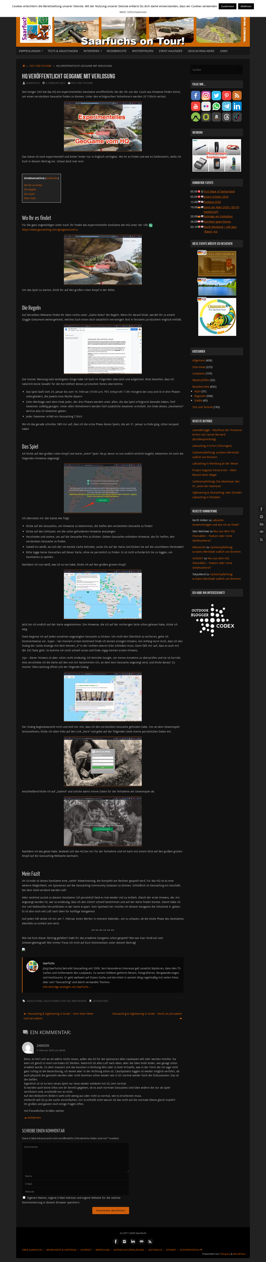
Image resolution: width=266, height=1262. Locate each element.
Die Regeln (30, 189)
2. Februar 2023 (55, 83)
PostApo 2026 (212, 202)
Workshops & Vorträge (61, 1249)
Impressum (102, 1249)
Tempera (225, 1254)
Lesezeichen (100, 1001)
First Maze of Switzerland (219, 191)
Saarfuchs (33, 83)
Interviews (198, 367)
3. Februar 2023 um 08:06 (51, 1050)
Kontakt (86, 1249)
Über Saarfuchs (32, 1249)
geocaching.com (55, 1001)
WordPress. (239, 1254)
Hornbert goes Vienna (217, 221)
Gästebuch (155, 1249)
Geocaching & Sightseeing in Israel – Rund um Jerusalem (147, 1013)
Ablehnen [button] (246, 6)
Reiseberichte (200, 386)
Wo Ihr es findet (33, 185)
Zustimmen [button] (227, 6)
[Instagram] (261, 516)
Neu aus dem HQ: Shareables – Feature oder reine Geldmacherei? (213, 535)
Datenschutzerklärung (128, 1249)
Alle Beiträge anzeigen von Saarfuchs (67, 987)
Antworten (34, 1117)
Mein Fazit (29, 198)
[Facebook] (261, 509)
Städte (198, 400)
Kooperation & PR (191, 1249)
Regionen (200, 396)
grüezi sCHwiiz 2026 (216, 196)
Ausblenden (52, 178)
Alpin (197, 391)
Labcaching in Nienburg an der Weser (215, 463)
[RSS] (261, 539)
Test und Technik (40, 66)
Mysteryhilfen (201, 380)
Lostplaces (198, 373)
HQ (68, 1001)
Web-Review (79, 1001)
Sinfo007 (197, 558)
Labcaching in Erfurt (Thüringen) (212, 446)
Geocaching (34, 1001)
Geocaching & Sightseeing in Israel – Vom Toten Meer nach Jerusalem (59, 1016)
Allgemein (198, 360)
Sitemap (171, 1249)
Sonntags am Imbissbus (218, 216)
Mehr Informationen (133, 12)
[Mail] (261, 532)
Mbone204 (199, 547)
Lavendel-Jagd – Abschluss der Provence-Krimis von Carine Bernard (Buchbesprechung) (217, 434)
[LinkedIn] (261, 524)
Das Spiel (29, 194)
